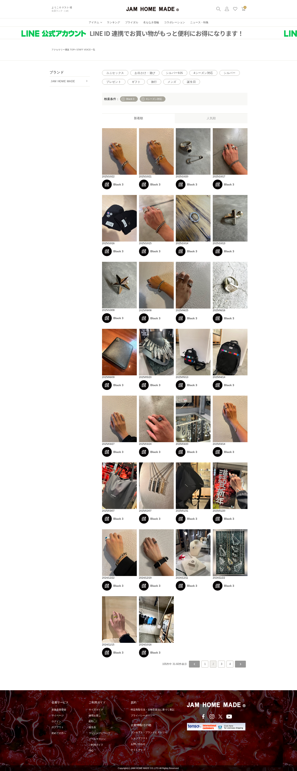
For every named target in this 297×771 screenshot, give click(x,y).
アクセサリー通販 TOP (63, 49)
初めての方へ (59, 733)
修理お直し (95, 715)
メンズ (171, 81)
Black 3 (118, 184)
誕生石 (92, 727)
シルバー (230, 73)
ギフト (136, 81)
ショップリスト (139, 738)
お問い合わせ (138, 744)
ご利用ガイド (96, 744)
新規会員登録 (59, 709)
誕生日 (191, 81)
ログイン (56, 721)
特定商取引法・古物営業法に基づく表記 (152, 709)
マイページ (58, 715)
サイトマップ (138, 750)
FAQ (91, 750)
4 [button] (230, 664)
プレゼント (113, 81)
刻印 (91, 721)
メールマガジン (97, 739)
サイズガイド (96, 709)
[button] (194, 664)
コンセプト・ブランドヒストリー (149, 732)
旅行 (154, 81)
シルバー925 (174, 73)
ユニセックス (115, 73)
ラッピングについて (100, 733)
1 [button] (205, 664)
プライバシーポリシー (143, 715)
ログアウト (58, 727)
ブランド (57, 72)
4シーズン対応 (203, 73)
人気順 (211, 118)
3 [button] (221, 664)
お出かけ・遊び (145, 73)
